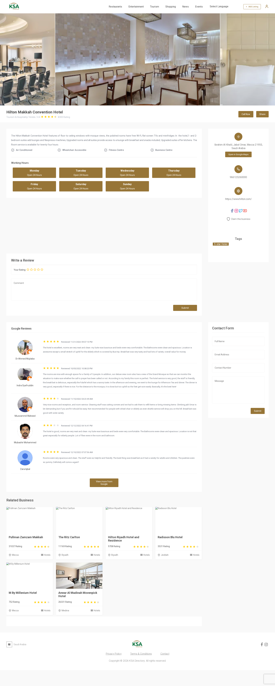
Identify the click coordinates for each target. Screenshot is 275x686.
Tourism (154, 6)
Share (262, 114)
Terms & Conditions (141, 653)
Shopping (170, 6)
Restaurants (115, 6)
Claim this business (240, 219)
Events (199, 6)
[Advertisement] (104, 225)
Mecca (15, 555)
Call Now (246, 114)
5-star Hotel (220, 244)
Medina (65, 610)
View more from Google (104, 482)
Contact (164, 653)
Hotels (47, 555)
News (185, 6)
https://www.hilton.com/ (238, 199)
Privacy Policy (114, 653)
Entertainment (136, 6)
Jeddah (165, 555)
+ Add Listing (252, 7)
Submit (185, 308)
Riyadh (65, 555)
